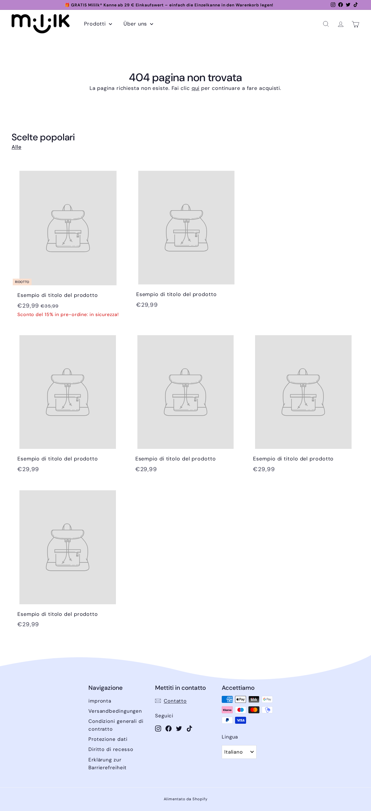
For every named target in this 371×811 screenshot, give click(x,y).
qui (196, 88)
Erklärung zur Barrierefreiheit (107, 763)
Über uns (136, 23)
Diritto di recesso (110, 749)
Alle (16, 147)
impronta (99, 701)
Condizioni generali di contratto (115, 725)
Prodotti (96, 23)
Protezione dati (108, 739)
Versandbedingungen (115, 711)
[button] (326, 23)
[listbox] (239, 752)
